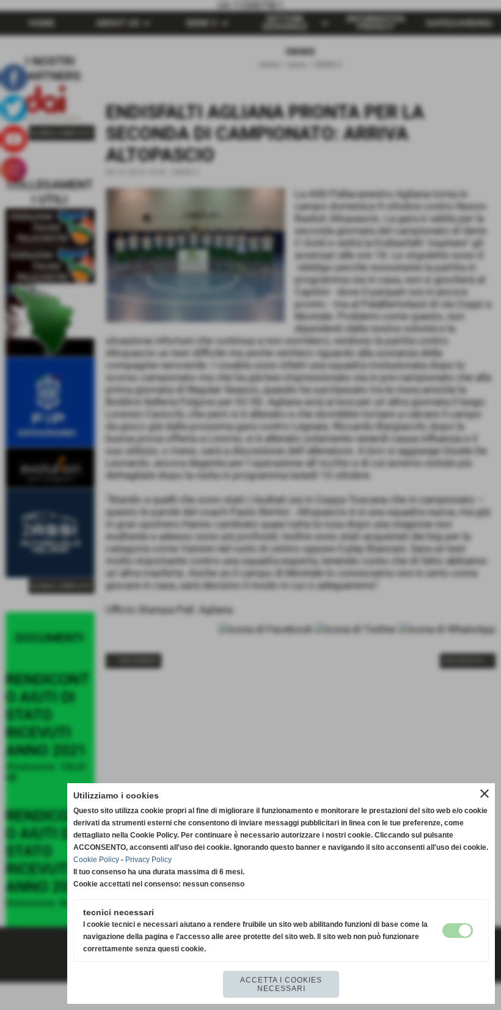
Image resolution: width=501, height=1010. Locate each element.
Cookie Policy (96, 859)
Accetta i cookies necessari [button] (281, 984)
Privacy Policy (148, 859)
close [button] (484, 793)
